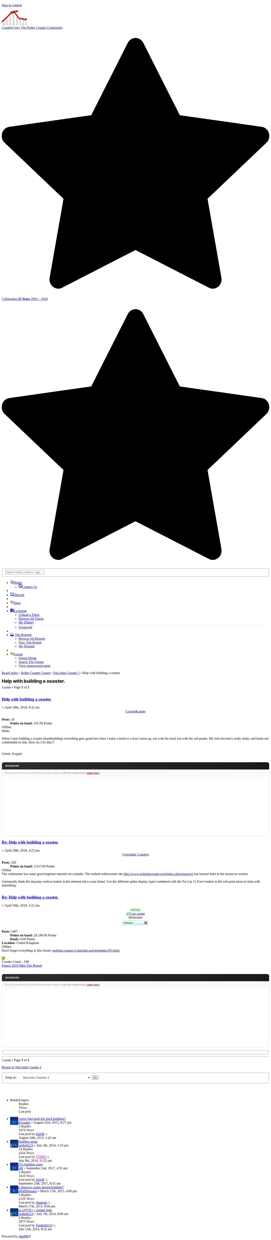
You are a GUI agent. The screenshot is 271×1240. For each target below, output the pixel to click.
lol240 (40, 1134)
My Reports (27, 646)
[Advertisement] (135, 806)
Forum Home (28, 658)
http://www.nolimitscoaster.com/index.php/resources (158, 874)
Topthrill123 (25, 1145)
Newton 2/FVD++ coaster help (31, 1210)
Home (18, 582)
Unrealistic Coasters (135, 854)
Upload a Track (29, 615)
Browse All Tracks (31, 618)
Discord (19, 595)
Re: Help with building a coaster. (30, 842)
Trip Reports (23, 635)
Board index (10, 673)
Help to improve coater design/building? (37, 1187)
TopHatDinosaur (25, 1191)
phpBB (23, 1236)
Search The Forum (31, 662)
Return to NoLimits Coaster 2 (21, 1067)
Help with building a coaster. (33, 681)
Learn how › (93, 772)
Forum (18, 654)
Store (17, 603)
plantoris (41, 1202)
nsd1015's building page (26, 1164)
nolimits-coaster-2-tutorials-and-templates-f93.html (85, 950)
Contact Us (29, 587)
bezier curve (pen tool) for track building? (38, 1118)
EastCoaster (22, 1122)
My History (26, 622)
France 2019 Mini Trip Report (22, 965)
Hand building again (23, 1141)
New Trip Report (30, 642)
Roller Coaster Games (35, 673)
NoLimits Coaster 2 (66, 673)
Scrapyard (25, 627)
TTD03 (41, 1157)
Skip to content (12, 5)
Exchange (20, 611)
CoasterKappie (135, 711)
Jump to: (11, 1077)
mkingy (135, 909)
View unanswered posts (34, 665)
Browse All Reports (32, 638)
